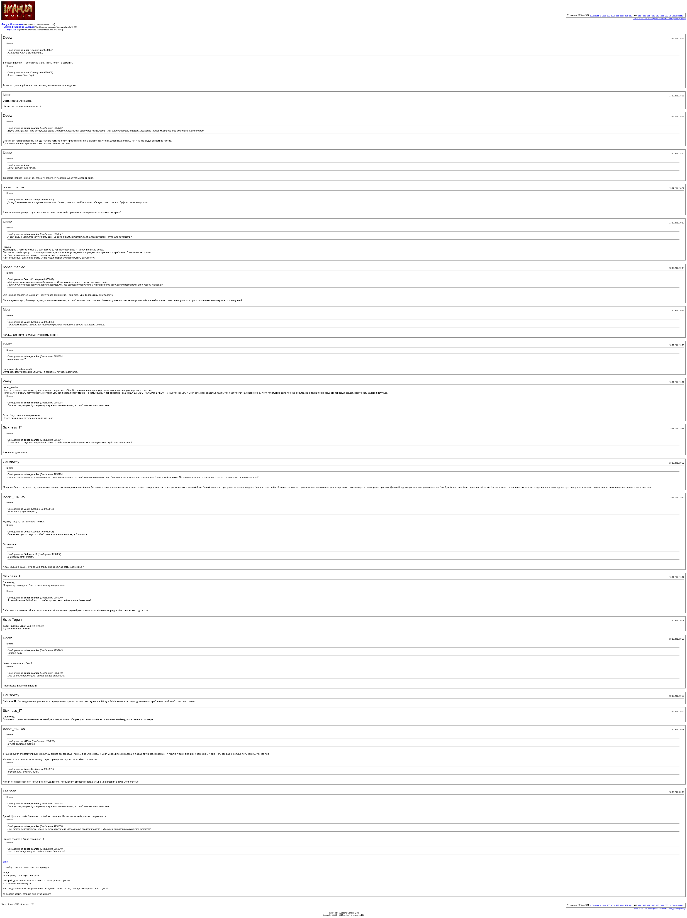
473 (613, 15)
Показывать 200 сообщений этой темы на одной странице (659, 19)
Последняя (677, 15)
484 (639, 15)
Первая (594, 15)
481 (626, 15)
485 (644, 15)
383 (604, 15)
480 (621, 15)
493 (657, 15)
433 (608, 15)
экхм (5, 861)
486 (648, 15)
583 (666, 15)
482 (630, 15)
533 (662, 15)
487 (653, 15)
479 (617, 15)
